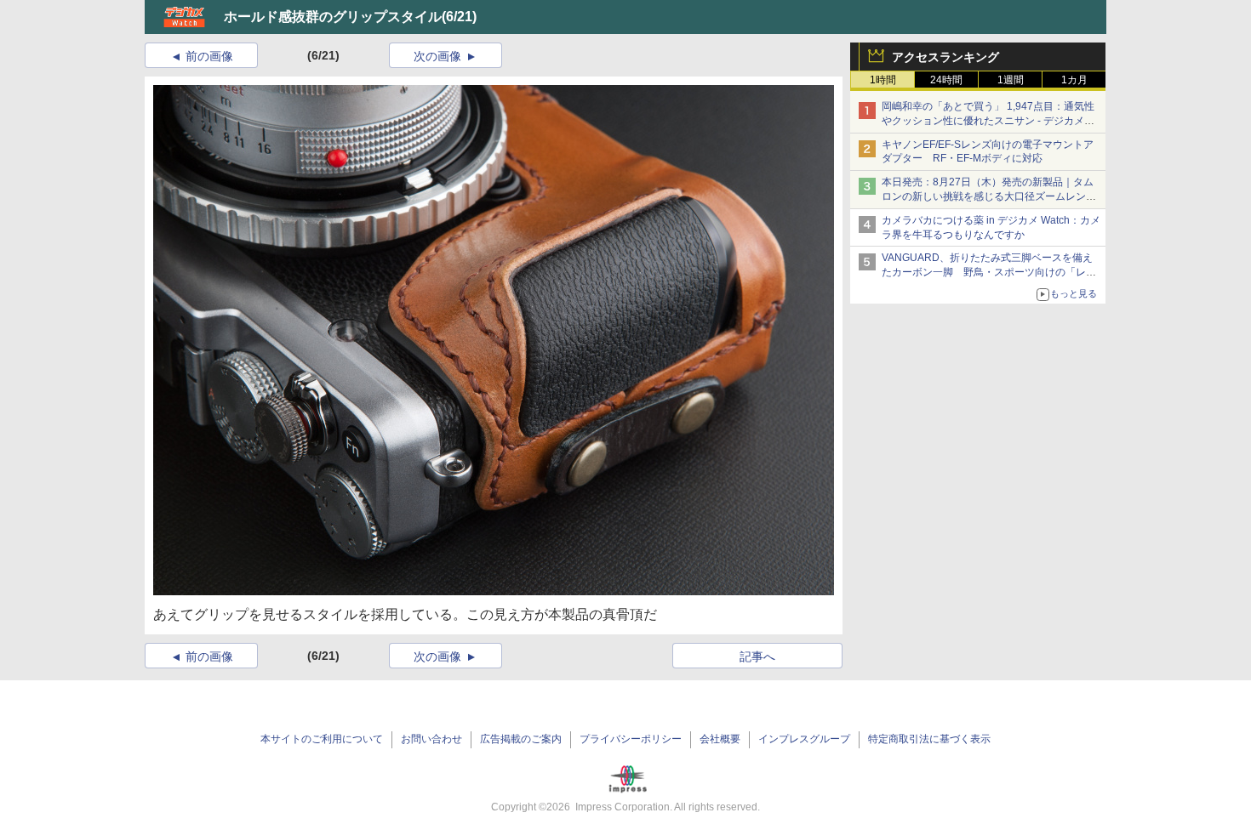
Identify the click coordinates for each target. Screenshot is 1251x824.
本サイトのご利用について (321, 739)
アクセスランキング (945, 57)
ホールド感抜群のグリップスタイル (333, 16)
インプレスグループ (804, 739)
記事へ (757, 656)
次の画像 (437, 56)
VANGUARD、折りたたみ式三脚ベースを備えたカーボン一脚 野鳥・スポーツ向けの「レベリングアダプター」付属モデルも (989, 272)
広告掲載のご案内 (521, 739)
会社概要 (720, 739)
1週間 (1010, 80)
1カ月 (1074, 80)
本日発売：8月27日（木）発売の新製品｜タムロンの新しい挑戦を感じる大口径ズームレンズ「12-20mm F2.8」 (989, 196)
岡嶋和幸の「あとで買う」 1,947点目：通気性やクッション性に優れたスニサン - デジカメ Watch (988, 120)
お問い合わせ (431, 739)
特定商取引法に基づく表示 (929, 739)
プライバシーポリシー (631, 739)
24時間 (946, 80)
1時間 (883, 80)
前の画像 (209, 56)
